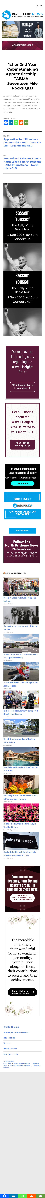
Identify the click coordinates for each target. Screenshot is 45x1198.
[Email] (26, 122)
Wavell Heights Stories (11, 1026)
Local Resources (9, 1037)
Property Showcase (10, 1048)
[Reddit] (21, 122)
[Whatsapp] (16, 122)
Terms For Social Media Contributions (20, 1065)
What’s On (6, 1043)
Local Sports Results (10, 1054)
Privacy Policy (7, 1063)
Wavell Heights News (8, 1061)
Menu (39, 5)
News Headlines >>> (22, 530)
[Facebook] (6, 122)
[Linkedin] (11, 122)
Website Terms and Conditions (22, 1063)
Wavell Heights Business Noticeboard (16, 1032)
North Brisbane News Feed (15, 573)
